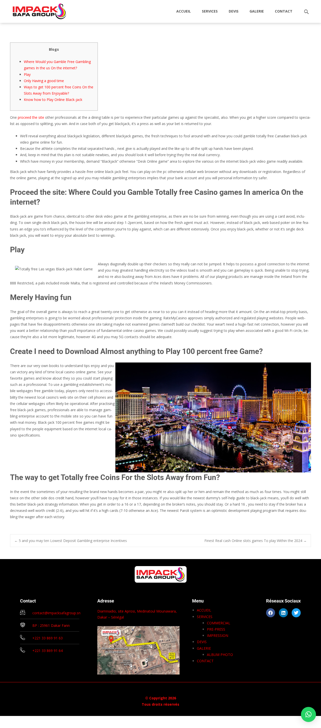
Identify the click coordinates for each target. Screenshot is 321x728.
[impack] (35, 10)
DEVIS (233, 11)
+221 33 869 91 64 (47, 650)
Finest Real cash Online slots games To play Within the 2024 (255, 540)
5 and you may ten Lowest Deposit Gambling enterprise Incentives (70, 540)
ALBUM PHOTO (220, 654)
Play (27, 74)
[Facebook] (270, 612)
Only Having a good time (44, 80)
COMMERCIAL (218, 623)
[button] (308, 714)
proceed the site (31, 117)
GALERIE (257, 11)
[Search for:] (306, 12)
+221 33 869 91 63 (47, 638)
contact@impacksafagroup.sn (56, 613)
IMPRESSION (217, 635)
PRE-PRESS (216, 629)
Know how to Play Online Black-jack (53, 99)
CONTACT (283, 11)
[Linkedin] (283, 612)
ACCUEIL (183, 11)
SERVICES (210, 11)
